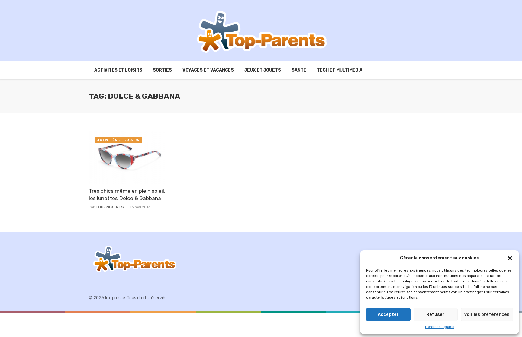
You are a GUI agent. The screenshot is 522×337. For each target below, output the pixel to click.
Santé (299, 70)
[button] (510, 258)
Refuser (435, 314)
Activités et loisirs (118, 70)
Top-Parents (109, 207)
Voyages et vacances (208, 70)
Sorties (162, 70)
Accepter (388, 314)
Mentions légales (439, 327)
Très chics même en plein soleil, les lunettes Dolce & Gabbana (127, 195)
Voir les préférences (487, 314)
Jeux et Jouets (262, 70)
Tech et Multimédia (339, 70)
